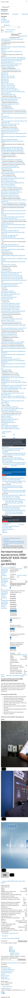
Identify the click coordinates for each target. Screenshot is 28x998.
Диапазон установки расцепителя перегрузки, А (17, 626)
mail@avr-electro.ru (6, 988)
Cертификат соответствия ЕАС (10, 933)
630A (16, 881)
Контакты (21, 524)
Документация (18, 675)
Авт (3, 881)
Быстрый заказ (21, 583)
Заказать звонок (8, 31)
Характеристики (10, 675)
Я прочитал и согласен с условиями (14, 963)
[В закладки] (24, 567)
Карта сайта (4, 977)
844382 (3, 882)
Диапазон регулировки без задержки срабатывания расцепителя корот (17, 644)
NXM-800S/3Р (11, 881)
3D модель (5, 935)
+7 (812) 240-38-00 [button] (7, 986)
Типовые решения (6, 431)
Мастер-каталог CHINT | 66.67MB (10, 938)
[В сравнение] (26, 567)
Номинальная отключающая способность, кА (17, 634)
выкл (5, 881)
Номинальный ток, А (15, 618)
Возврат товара (5, 975)
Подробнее (5, 521)
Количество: (13, 579)
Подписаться (21, 959)
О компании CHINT (6, 968)
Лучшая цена (5, 447)
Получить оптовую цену (22, 576)
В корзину (13, 583)
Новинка (4, 476)
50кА (19, 881)
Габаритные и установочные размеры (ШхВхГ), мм (17, 591)
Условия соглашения (6, 972)
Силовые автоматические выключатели (13, 541)
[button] (15, 14)
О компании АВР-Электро (7, 969)
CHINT (20, 568)
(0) (15, 567)
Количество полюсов (15, 585)
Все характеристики (22, 653)
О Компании (4, 11)
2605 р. (4, 475)
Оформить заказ (23, 36)
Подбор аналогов (6, 523)
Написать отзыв (22, 941)
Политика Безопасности (13, 962)
